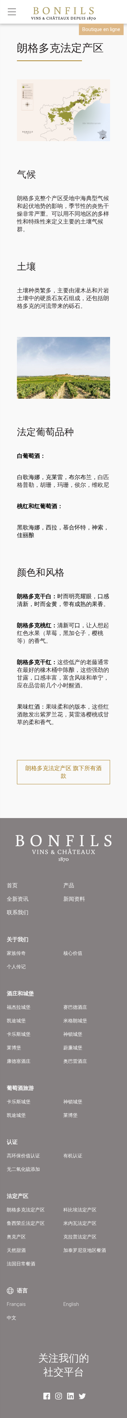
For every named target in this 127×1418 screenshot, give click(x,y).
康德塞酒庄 (18, 1061)
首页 (12, 885)
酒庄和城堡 (20, 993)
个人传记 (16, 966)
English (71, 1304)
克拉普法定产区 (80, 1236)
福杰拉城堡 (18, 1007)
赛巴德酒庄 (75, 1007)
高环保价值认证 (23, 1155)
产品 (68, 885)
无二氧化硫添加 (23, 1169)
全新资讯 (17, 899)
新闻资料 (74, 899)
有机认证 (72, 1155)
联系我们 (17, 912)
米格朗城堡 (75, 1020)
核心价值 (72, 953)
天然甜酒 (16, 1250)
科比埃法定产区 (80, 1209)
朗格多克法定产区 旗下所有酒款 (63, 772)
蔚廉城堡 (72, 1047)
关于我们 (17, 939)
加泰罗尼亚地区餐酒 (84, 1250)
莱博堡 (14, 1047)
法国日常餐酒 (21, 1263)
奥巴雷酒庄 (75, 1061)
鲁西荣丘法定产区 (26, 1223)
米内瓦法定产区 (80, 1223)
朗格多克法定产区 (26, 1209)
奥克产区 (16, 1236)
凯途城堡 (16, 1020)
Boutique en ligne (101, 29)
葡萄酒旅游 (20, 1088)
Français (16, 1304)
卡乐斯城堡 (18, 1034)
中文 (11, 1317)
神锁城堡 (72, 1034)
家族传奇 (16, 953)
